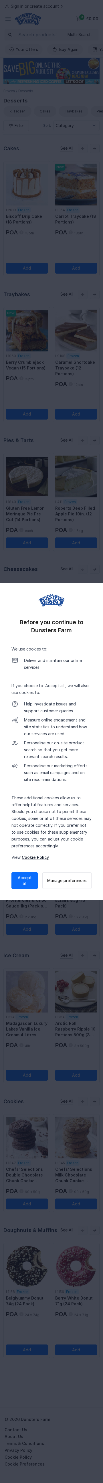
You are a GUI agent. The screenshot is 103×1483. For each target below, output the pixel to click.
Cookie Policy (35, 857)
